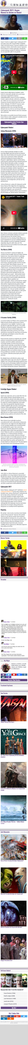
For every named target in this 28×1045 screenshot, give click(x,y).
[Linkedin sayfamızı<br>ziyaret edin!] (4, 1018)
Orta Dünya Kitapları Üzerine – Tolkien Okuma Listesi (12, 822)
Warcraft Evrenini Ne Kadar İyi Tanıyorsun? (12, 894)
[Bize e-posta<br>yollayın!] (4, 1016)
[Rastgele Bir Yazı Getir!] (14, 5)
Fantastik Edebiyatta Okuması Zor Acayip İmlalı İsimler (13, 789)
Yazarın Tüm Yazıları (14, 680)
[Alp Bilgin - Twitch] (8, 677)
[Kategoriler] (17, 5)
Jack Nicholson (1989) (10, 998)
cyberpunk (5, 529)
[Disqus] (14, 599)
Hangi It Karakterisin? (6, 960)
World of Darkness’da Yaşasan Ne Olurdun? (11, 927)
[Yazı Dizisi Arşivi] (23, 5)
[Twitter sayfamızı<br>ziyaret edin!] (24, 1016)
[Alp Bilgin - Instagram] (24, 674)
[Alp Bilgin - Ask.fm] (3, 677)
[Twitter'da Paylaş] (13, 38)
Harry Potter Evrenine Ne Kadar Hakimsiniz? (12, 861)
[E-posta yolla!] (19, 38)
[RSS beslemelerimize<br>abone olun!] (10, 1018)
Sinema (14, 34)
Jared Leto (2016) (8, 1001)
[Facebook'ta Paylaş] (5, 38)
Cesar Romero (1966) (9, 993)
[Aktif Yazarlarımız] (20, 5)
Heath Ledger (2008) (9, 996)
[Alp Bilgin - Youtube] (14, 674)
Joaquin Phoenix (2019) (10, 1004)
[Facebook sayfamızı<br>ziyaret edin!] (10, 1016)
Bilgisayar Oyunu (7, 34)
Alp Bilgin (14, 33)
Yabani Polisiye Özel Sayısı (7, 722)
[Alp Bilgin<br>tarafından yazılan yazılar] (6, 663)
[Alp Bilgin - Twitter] (8, 674)
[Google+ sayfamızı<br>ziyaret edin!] (17, 1016)
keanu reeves (12, 529)
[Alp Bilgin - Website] (3, 674)
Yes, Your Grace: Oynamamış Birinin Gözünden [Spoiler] (12, 756)
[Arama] (11, 5)
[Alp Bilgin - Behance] (19, 674)
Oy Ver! (14, 1008)
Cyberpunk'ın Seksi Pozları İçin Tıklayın (14, 123)
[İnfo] (26, 5)
